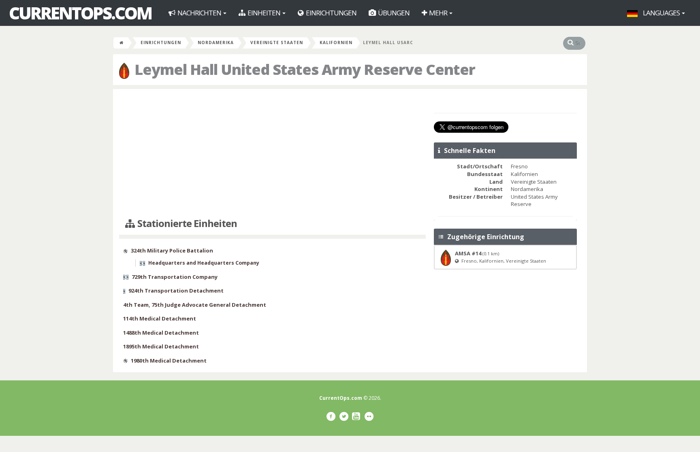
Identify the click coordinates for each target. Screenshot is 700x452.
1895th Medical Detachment (161, 346)
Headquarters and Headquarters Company (203, 262)
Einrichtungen (330, 12)
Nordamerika (216, 42)
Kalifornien (336, 42)
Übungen (393, 12)
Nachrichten (199, 12)
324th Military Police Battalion (172, 250)
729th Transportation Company (175, 276)
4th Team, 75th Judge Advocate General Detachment (194, 304)
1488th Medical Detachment (161, 332)
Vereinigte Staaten (276, 42)
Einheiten (264, 12)
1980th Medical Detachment (169, 360)
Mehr (438, 12)
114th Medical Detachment (159, 318)
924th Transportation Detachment (176, 290)
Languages (661, 12)
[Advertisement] (272, 153)
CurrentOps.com (80, 13)
